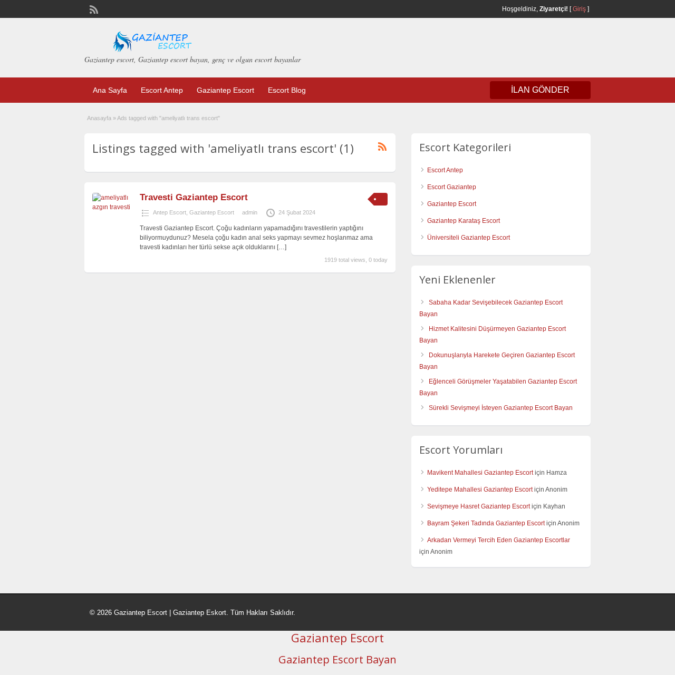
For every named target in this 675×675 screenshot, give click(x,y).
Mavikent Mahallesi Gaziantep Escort (480, 472)
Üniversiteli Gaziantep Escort (468, 237)
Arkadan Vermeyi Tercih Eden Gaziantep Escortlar (498, 540)
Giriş (579, 9)
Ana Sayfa (110, 90)
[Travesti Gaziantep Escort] (114, 207)
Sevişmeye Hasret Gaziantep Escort (478, 506)
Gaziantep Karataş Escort (463, 220)
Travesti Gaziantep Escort (194, 197)
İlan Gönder (540, 89)
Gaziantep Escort (225, 90)
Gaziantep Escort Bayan (337, 659)
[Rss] (93, 8)
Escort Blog (287, 90)
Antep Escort (169, 212)
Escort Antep (162, 90)
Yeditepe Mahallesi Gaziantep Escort (480, 489)
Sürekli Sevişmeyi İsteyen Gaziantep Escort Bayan (501, 408)
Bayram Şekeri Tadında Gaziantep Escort (486, 523)
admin (249, 212)
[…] (281, 247)
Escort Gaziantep (451, 187)
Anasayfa (99, 118)
